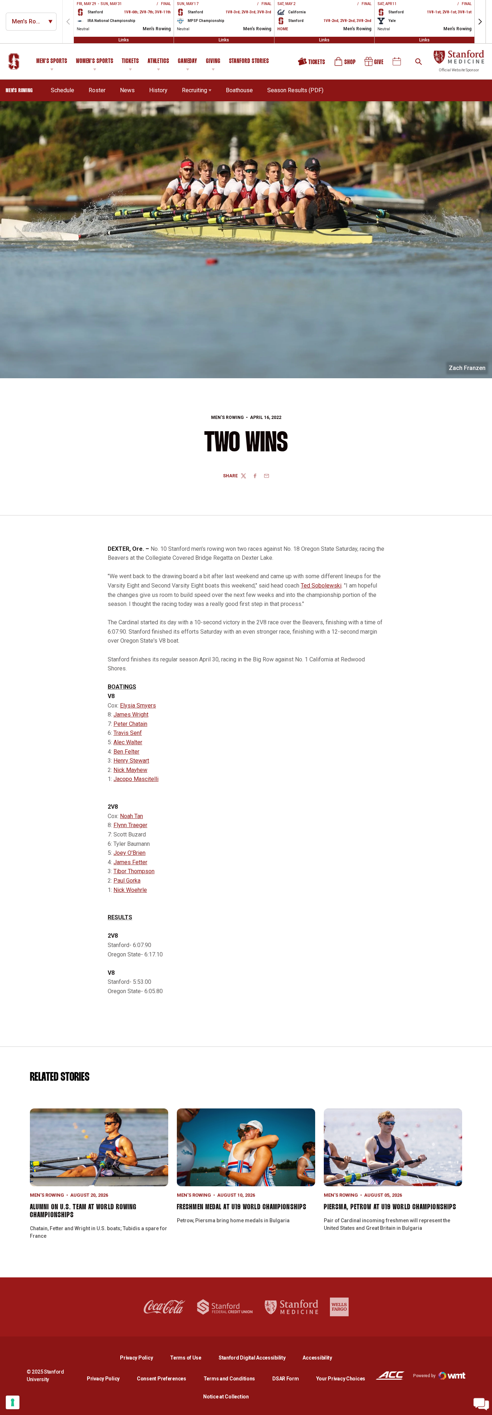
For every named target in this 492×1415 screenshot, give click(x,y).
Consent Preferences (161, 1378)
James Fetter (130, 862)
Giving (213, 61)
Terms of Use (185, 1358)
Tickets (130, 61)
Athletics (158, 61)
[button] (480, 21)
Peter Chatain (130, 723)
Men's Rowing (227, 417)
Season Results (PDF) (295, 90)
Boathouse (239, 90)
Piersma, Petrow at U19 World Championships (390, 1207)
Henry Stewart (131, 760)
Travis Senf (127, 732)
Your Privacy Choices (340, 1378)
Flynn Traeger (130, 825)
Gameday (187, 61)
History (158, 90)
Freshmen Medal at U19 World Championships (242, 1207)
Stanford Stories (249, 62)
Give (374, 64)
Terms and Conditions (229, 1378)
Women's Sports (94, 61)
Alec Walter (127, 742)
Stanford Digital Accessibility (258, 1357)
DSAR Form (285, 1378)
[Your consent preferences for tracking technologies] (12, 1402)
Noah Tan (131, 816)
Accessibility (317, 1357)
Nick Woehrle (130, 890)
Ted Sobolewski (321, 585)
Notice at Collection (226, 1397)
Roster (97, 90)
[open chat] (481, 1404)
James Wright (130, 714)
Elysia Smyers (138, 705)
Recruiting (194, 90)
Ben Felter (126, 751)
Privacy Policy (142, 1357)
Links (123, 40)
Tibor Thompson (134, 871)
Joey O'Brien (129, 852)
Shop (345, 64)
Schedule (62, 90)
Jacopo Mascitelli (135, 779)
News (127, 90)
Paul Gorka (126, 880)
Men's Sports (51, 61)
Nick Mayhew (130, 770)
